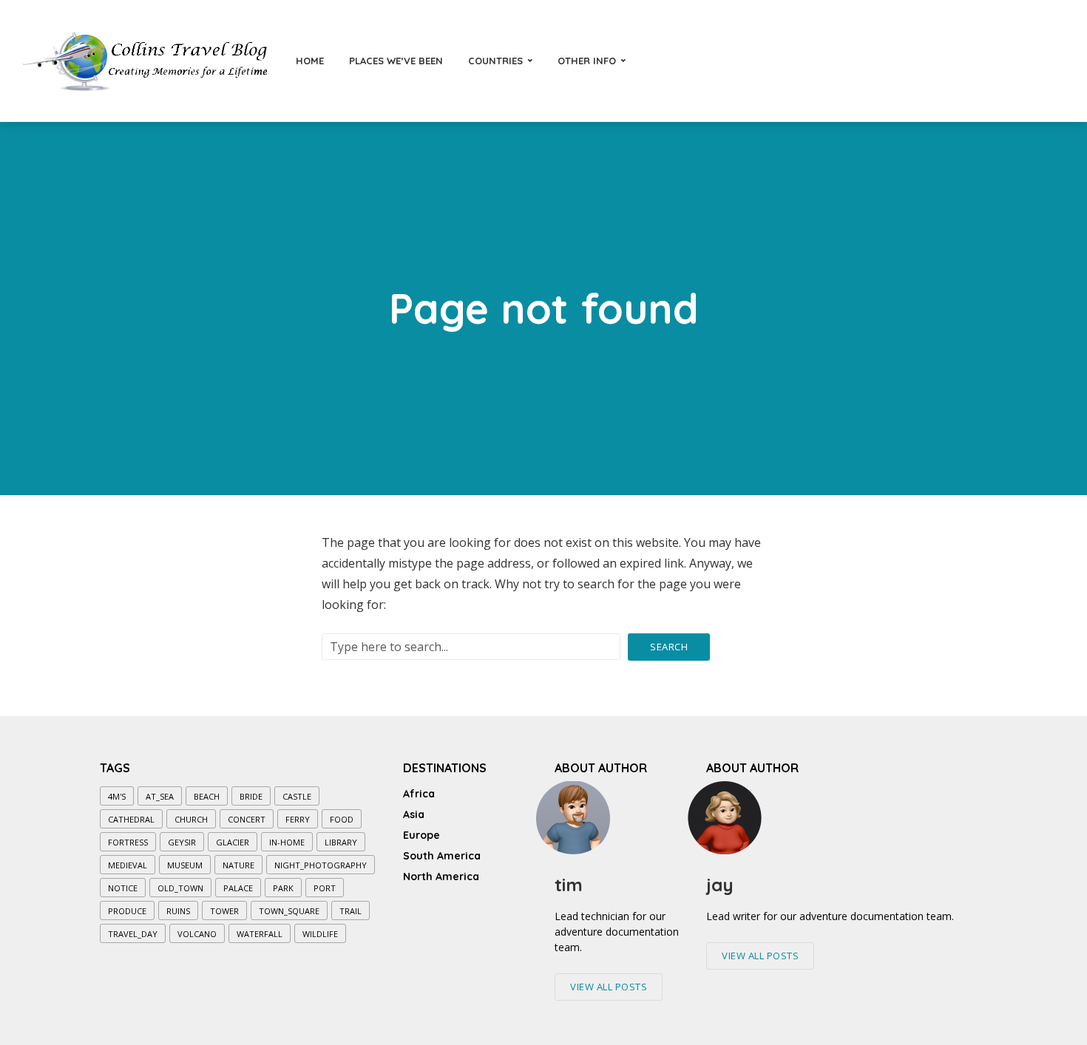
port (325, 887)
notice (123, 887)
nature (238, 865)
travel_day (133, 933)
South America (442, 855)
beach (207, 796)
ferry (297, 819)
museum (185, 865)
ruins (178, 910)
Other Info (587, 61)
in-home (287, 842)
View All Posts (608, 986)
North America (441, 876)
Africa (419, 793)
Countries (495, 61)
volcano (197, 933)
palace (238, 887)
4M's (117, 796)
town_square (289, 910)
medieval (127, 865)
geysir (182, 842)
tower (224, 910)
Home (310, 61)
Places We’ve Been (396, 61)
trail (350, 910)
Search (669, 646)
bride (251, 796)
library (341, 842)
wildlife (320, 933)
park (283, 887)
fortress (128, 842)
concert (246, 819)
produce (127, 910)
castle (296, 796)
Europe (421, 835)
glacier (232, 842)
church (191, 819)
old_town (180, 887)
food (341, 819)
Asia (413, 814)
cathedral (131, 819)
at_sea (160, 796)
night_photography (320, 865)
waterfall (259, 933)
